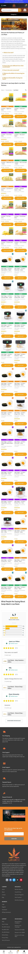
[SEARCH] (19, 10)
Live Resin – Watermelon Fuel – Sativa (7, 163)
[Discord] (7, 879)
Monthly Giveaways (19, 900)
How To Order (5, 924)
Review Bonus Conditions (18, 922)
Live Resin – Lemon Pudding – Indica (20, 243)
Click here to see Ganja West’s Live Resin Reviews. (13, 84)
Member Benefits (19, 889)
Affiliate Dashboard (6, 912)
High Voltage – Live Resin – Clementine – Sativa (20, 531)
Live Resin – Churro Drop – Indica (6, 135)
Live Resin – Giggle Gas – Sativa (6, 109)
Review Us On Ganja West (19, 935)
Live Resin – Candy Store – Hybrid (20, 109)
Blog (3, 897)
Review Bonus (18, 919)
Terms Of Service (6, 940)
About (3, 892)
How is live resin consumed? (11, 70)
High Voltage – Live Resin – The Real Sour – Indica (7, 560)
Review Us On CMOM (20, 932)
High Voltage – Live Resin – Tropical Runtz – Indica (7, 502)
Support (4, 919)
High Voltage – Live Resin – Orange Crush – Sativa (20, 413)
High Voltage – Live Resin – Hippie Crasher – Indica (7, 473)
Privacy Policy (5, 937)
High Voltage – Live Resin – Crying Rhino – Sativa (7, 413)
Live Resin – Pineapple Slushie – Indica (19, 189)
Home (2, 90)
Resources (18, 887)
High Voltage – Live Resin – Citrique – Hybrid (20, 588)
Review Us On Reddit (19, 930)
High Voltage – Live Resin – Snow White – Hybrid (7, 355)
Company (4, 887)
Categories (13, 14)
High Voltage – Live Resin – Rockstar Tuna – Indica (20, 502)
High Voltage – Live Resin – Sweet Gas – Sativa (20, 355)
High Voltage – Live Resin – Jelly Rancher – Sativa (20, 384)
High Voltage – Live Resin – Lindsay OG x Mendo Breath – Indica (7, 443)
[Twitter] (14, 879)
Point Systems (18, 897)
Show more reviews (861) (14, 721)
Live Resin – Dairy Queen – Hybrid (20, 135)
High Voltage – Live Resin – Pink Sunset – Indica (20, 442)
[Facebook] (10, 879)
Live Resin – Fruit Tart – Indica (6, 217)
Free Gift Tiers (18, 892)
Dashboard (4, 910)
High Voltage (3, 272)
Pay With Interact (6, 927)
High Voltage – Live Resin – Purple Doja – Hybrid (20, 269)
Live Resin (9, 111)
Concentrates (9, 90)
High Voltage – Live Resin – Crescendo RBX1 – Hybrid (7, 296)
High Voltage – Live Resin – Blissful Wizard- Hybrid (7, 588)
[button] (14, 52)
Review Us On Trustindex (18, 926)
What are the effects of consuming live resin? (13, 74)
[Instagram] (17, 879)
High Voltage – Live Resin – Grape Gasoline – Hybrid (7, 269)
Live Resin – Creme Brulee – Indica (20, 217)
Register (4, 907)
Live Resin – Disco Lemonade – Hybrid (20, 163)
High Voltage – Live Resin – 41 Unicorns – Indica (20, 473)
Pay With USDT (5, 930)
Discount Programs (19, 895)
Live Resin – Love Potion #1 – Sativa (7, 189)
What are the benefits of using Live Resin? (12, 78)
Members (4, 902)
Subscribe (14, 838)
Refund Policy (5, 935)
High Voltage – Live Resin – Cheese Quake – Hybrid (20, 296)
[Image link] (25, 10)
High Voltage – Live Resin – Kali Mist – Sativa (20, 560)
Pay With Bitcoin (5, 932)
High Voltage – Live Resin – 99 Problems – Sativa (7, 384)
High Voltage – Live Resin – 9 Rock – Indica (7, 531)
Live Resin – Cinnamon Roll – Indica (7, 243)
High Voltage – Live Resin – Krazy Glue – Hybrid (7, 325)
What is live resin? (9, 52)
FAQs (3, 921)
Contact (4, 895)
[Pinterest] (21, 879)
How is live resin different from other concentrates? (13, 66)
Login (3, 904)
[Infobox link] (14, 752)
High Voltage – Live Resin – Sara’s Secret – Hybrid (20, 325)
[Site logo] (14, 5)
